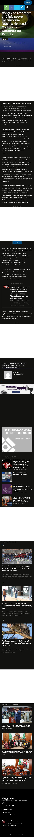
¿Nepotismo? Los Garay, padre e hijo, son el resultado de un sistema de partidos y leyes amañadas (16, 726)
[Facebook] (3, 806)
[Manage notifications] (3, 821)
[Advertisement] (17, 84)
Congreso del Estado (9, 365)
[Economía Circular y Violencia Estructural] (7, 477)
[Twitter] (10, 806)
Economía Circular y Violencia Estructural (20, 473)
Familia (21, 365)
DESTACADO (15, 469)
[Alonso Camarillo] (8, 375)
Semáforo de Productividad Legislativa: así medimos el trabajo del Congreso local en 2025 (17, 752)
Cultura (15, 503)
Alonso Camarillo (20, 43)
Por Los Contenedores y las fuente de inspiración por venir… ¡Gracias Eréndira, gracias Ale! (21, 499)
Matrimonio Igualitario (10, 367)
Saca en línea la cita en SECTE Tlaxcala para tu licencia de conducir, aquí (17, 606)
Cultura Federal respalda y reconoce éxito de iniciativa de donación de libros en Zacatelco (16, 568)
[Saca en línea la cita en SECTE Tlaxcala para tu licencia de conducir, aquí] (17, 593)
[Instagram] (6, 806)
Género (4, 39)
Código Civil (21, 363)
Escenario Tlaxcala (6, 58)
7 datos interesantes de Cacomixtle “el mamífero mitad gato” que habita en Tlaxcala (16, 643)
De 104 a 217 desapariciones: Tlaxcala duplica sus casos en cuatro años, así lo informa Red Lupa (22, 488)
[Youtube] (13, 806)
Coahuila (13, 363)
